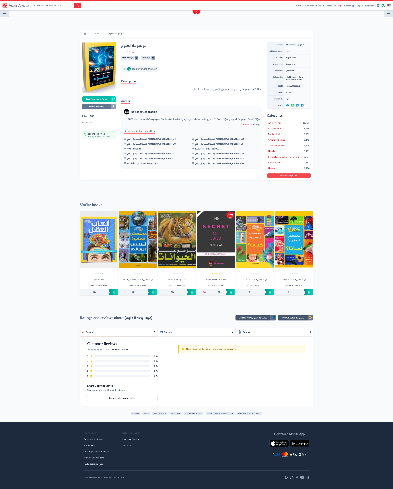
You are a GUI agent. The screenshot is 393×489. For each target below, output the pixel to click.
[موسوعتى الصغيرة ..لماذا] (294, 239)
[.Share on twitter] (297, 105)
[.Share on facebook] (302, 105)
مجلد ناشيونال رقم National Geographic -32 (219, 138)
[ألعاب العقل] (99, 239)
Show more (246, 124)
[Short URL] (297, 99)
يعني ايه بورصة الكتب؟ (93, 463)
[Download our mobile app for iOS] (279, 443)
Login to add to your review (122, 398)
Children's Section (314, 5)
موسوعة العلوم (160, 413)
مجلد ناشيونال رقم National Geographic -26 (219, 163)
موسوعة (135, 413)
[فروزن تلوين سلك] (388, 13)
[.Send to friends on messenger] (287, 105)
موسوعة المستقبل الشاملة (142, 163)
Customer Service (130, 439)
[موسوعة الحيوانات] (177, 239)
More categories (288, 175)
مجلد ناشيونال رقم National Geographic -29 (219, 153)
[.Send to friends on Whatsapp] (292, 105)
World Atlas (134, 148)
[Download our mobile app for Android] (299, 443)
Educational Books (294, 79)
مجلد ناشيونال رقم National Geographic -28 (151, 143)
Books (299, 5)
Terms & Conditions (93, 439)
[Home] (85, 33)
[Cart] (378, 5)
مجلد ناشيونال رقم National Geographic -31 (151, 153)
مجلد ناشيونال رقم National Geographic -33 (219, 158)
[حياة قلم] (4, 13)
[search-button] (77, 5)
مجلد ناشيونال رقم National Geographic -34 (151, 138)
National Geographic (144, 111)
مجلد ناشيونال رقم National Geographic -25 (219, 143)
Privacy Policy (90, 445)
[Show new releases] (196, 12)
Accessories (332, 5)
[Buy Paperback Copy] (99, 292)
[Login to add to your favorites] (133, 51)
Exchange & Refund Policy (96, 451)
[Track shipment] (383, 5)
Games (347, 5)
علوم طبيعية (175, 413)
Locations (126, 445)
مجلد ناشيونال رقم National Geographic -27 (151, 158)
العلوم (146, 413)
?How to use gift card (94, 457)
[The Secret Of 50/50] (216, 239)
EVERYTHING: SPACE (207, 148)
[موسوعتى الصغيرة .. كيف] (255, 239)
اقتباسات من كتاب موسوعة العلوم (220, 413)
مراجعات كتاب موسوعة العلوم (249, 413)
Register (369, 5)
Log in (360, 5)
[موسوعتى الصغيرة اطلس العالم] (138, 239)
